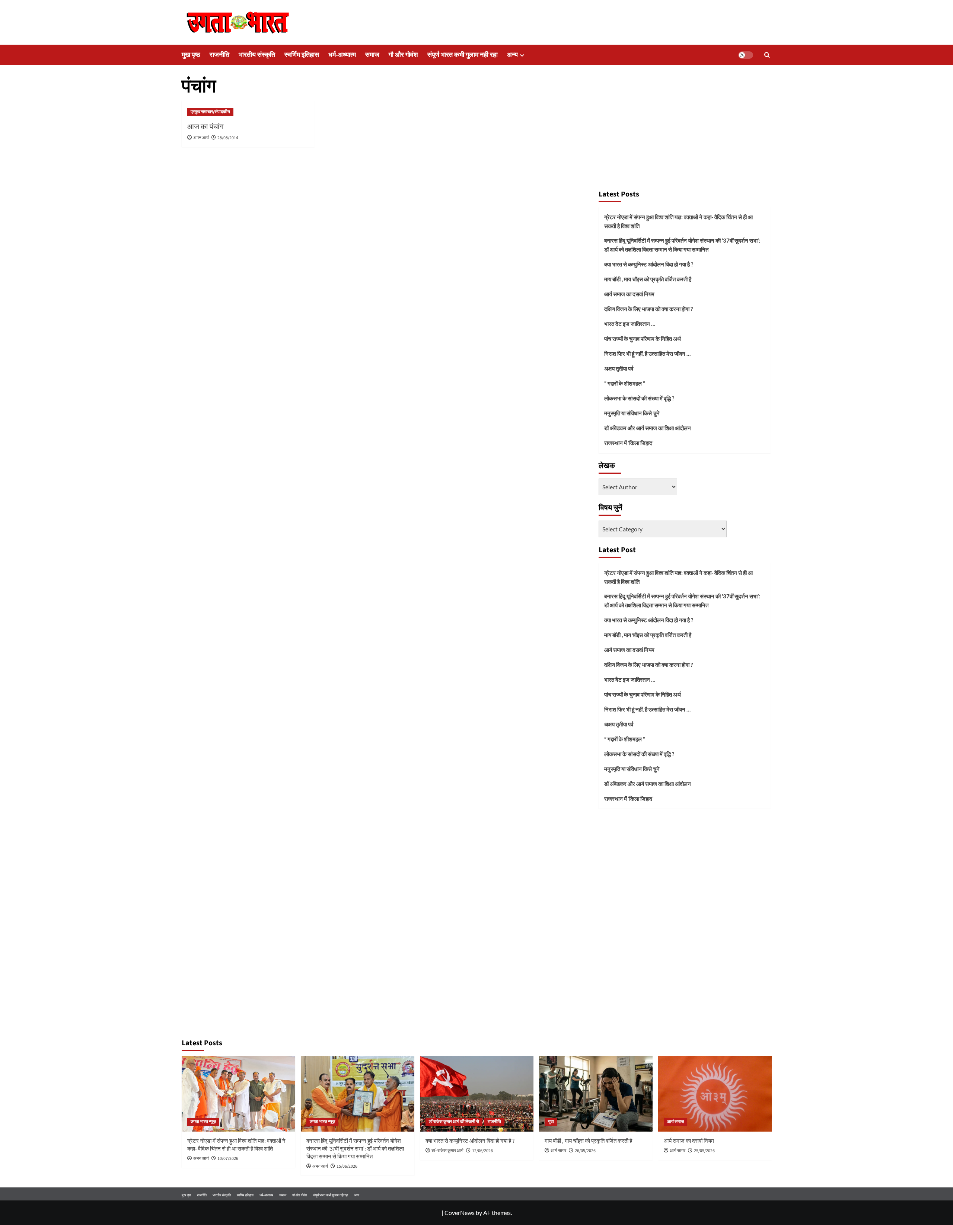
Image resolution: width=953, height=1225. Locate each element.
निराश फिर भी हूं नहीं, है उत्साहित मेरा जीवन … (647, 353)
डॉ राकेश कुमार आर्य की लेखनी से (454, 1122)
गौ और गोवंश (403, 55)
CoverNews (459, 1212)
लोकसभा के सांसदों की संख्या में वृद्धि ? (639, 398)
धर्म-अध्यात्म (342, 55)
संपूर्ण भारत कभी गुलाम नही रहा (462, 55)
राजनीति (219, 55)
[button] (767, 55)
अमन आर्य (201, 138)
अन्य (512, 55)
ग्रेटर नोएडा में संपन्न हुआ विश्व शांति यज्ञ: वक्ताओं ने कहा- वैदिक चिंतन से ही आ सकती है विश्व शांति (678, 221)
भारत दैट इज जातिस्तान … (629, 323)
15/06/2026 (347, 1166)
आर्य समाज (675, 1122)
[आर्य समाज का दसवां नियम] (715, 1093)
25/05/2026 (704, 1151)
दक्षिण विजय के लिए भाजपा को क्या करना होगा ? (648, 309)
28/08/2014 (227, 138)
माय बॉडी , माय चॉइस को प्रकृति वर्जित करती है (647, 279)
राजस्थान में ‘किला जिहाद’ (628, 442)
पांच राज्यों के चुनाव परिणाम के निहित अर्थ (642, 338)
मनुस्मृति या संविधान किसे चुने (632, 413)
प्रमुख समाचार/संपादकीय (210, 112)
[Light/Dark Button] (745, 55)
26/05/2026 (585, 1151)
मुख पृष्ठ (191, 55)
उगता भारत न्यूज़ (203, 1122)
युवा (551, 1122)
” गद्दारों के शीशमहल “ (624, 383)
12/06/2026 (482, 1151)
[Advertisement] (685, 129)
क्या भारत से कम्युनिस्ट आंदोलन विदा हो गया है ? (648, 264)
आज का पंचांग (205, 127)
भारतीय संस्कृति (257, 55)
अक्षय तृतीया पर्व (618, 368)
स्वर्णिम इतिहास (301, 55)
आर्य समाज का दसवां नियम (629, 294)
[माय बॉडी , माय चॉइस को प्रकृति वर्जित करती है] (596, 1093)
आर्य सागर (558, 1151)
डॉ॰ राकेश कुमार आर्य (447, 1151)
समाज (372, 55)
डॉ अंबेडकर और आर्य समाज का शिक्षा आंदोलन (647, 428)
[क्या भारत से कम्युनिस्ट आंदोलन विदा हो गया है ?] (476, 1093)
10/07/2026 (227, 1158)
